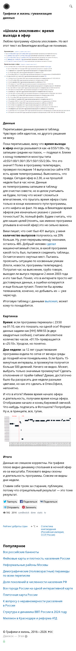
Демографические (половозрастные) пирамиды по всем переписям (36, 573)
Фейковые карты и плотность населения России (36, 558)
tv (45, 512)
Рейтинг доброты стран (15, 526)
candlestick (23, 512)
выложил (51, 301)
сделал (51, 244)
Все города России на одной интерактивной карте (38, 588)
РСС (50, 631)
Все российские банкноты (21, 552)
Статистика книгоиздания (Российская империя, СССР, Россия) (52, 530)
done (33, 512)
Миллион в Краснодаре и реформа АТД (30, 618)
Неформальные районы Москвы (25, 565)
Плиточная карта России (20, 595)
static (40, 512)
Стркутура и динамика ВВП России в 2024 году (35, 612)
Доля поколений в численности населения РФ (35, 582)
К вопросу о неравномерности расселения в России (32, 603)
